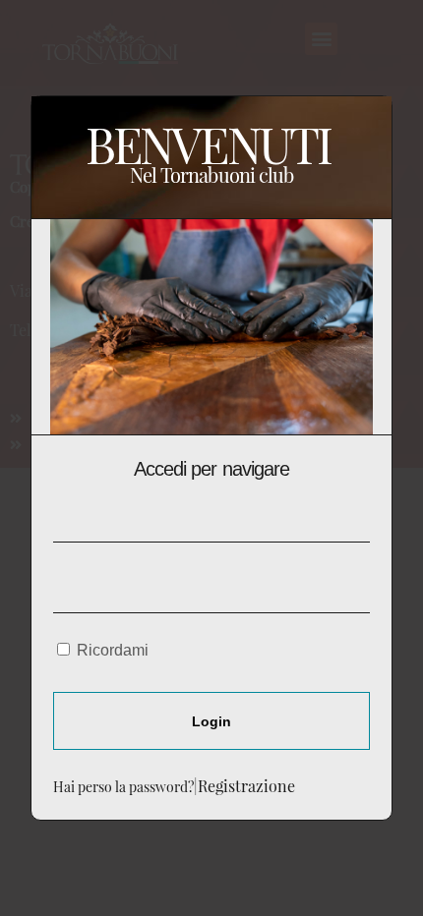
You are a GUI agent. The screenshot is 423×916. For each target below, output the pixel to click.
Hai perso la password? (123, 786)
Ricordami (111, 650)
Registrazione (246, 785)
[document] (211, 458)
